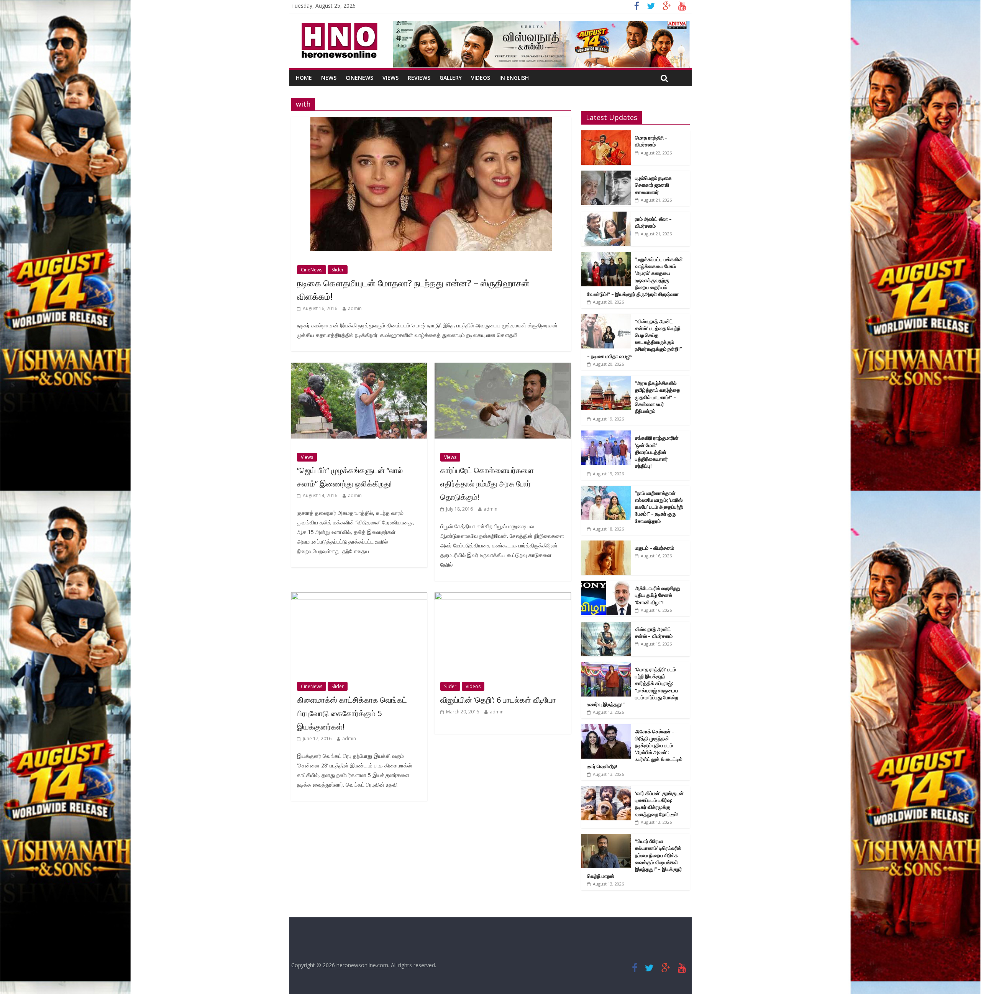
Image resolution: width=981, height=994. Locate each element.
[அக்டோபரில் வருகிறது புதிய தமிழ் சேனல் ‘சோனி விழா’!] (606, 584)
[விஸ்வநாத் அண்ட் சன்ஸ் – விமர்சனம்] (606, 625)
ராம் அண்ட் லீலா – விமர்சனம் (653, 222)
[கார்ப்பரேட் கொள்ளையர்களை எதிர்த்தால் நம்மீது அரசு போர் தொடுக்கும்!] (503, 367)
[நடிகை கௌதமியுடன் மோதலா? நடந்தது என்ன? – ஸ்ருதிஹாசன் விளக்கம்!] (431, 121)
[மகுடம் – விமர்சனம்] (606, 544)
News (328, 77)
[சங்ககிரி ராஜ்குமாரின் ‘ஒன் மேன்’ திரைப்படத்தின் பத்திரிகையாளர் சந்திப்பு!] (606, 434)
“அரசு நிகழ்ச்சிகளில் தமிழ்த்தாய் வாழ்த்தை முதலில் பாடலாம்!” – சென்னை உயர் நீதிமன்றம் (657, 397)
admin (355, 308)
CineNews (359, 77)
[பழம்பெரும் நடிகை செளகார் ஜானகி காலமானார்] (606, 174)
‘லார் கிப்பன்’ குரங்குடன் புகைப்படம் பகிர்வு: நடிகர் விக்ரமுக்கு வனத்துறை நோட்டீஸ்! (659, 804)
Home (304, 77)
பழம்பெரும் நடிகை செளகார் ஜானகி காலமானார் (653, 184)
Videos (480, 77)
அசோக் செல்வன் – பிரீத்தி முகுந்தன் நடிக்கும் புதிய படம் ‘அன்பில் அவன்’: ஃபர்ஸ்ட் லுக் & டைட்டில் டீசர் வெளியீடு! (634, 749)
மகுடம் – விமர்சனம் (654, 547)
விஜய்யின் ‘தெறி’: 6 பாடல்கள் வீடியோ (498, 700)
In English (514, 77)
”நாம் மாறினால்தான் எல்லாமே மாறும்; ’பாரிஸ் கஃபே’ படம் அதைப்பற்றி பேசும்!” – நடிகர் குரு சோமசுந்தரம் (659, 507)
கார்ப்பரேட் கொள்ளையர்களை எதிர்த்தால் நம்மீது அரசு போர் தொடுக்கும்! (487, 483)
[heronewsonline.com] (338, 25)
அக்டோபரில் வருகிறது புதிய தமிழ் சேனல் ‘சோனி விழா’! (657, 595)
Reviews (419, 77)
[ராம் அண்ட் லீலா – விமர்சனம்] (606, 215)
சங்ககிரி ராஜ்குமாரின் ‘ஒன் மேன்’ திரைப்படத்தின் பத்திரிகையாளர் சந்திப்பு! (657, 451)
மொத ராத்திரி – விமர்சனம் (651, 141)
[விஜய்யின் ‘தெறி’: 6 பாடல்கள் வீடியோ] (503, 597)
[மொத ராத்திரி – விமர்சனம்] (606, 134)
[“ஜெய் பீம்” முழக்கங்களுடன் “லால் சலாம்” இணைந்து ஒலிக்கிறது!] (359, 367)
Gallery (451, 77)
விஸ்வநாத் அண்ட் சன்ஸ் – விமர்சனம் (654, 632)
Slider (337, 269)
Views (390, 77)
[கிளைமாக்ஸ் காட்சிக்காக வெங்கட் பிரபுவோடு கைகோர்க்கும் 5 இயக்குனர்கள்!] (359, 597)
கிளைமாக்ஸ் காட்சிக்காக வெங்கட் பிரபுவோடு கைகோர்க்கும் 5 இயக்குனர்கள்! (352, 713)
